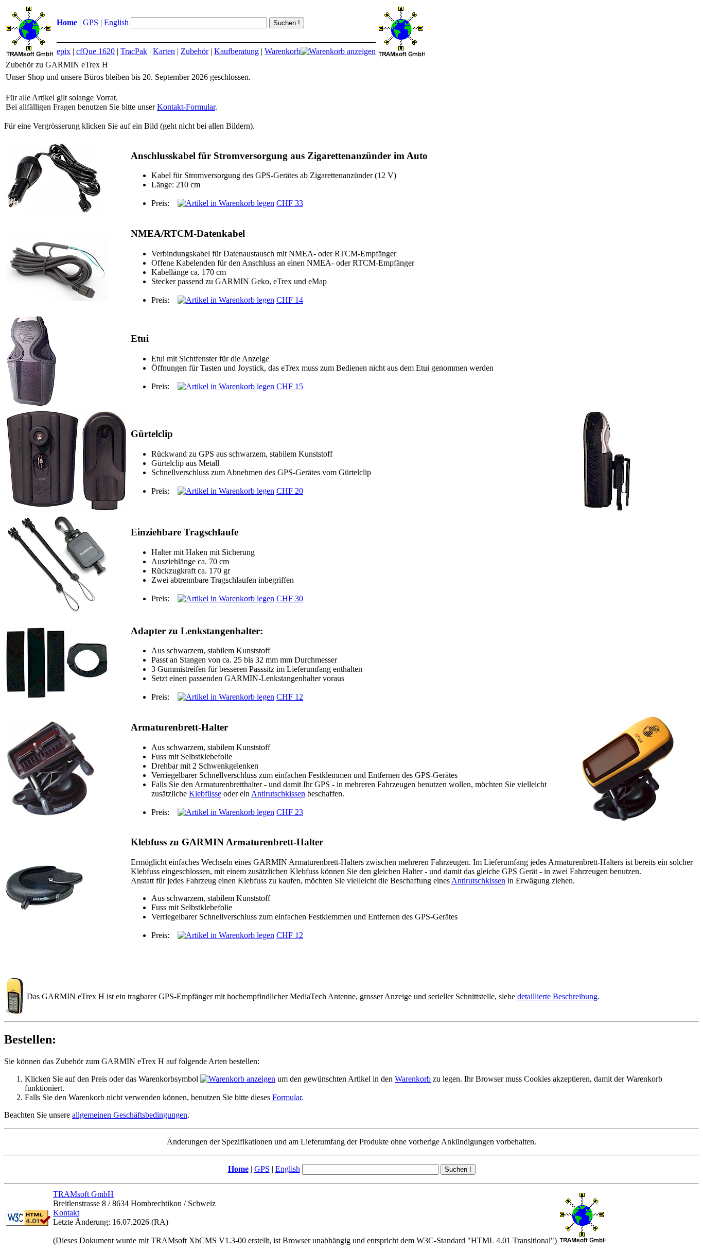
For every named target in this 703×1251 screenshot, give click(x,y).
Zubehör (194, 51)
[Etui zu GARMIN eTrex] (32, 405)
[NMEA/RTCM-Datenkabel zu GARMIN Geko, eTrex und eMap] (57, 298)
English (116, 22)
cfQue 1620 (95, 51)
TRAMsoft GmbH (83, 1194)
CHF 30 (289, 598)
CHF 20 (289, 490)
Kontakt (66, 1212)
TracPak (133, 51)
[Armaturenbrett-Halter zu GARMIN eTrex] (51, 814)
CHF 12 (289, 696)
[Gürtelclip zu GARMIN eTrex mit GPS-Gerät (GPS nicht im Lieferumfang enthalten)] (606, 510)
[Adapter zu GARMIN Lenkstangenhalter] (57, 696)
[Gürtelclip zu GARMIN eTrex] (67, 510)
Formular (287, 1097)
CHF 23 (289, 812)
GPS (90, 22)
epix (64, 51)
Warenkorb (283, 51)
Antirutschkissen (278, 793)
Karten (164, 51)
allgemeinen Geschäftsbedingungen (129, 1114)
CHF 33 (289, 203)
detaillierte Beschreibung (557, 996)
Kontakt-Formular (186, 106)
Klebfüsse (205, 793)
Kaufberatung (236, 51)
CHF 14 (289, 300)
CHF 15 (289, 386)
